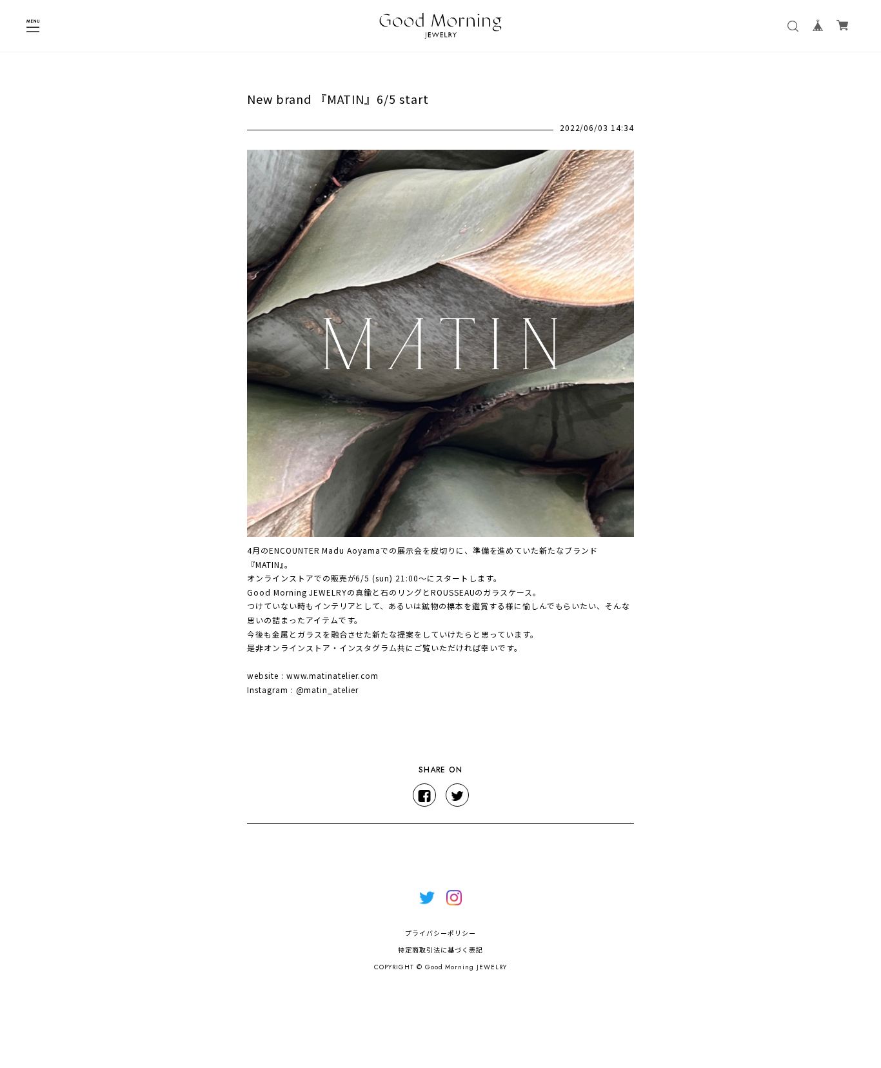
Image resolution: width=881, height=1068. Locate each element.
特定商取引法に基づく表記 (440, 950)
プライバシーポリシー (440, 933)
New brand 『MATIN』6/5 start (338, 98)
